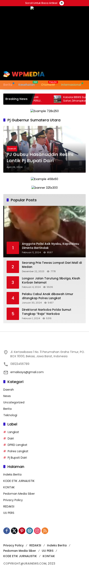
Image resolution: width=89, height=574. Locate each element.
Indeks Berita (12, 474)
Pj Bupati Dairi (17, 458)
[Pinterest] (22, 530)
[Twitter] (14, 530)
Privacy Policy (13, 500)
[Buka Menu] (76, 74)
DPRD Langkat (17, 445)
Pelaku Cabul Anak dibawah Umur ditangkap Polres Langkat (47, 296)
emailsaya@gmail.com (27, 372)
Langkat (13, 432)
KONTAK (9, 487)
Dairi (11, 438)
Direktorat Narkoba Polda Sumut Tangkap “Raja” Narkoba (46, 312)
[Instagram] (37, 530)
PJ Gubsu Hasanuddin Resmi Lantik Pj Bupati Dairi (40, 157)
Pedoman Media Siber (19, 494)
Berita (7, 409)
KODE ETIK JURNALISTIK (19, 481)
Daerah (12, 148)
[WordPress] (29, 530)
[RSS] (45, 530)
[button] (69, 74)
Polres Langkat (18, 451)
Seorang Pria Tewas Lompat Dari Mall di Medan (52, 265)
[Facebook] (6, 530)
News (7, 396)
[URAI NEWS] (24, 74)
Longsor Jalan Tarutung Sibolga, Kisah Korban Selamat (51, 280)
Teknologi (10, 415)
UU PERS (8, 513)
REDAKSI (8, 506)
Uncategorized (13, 402)
